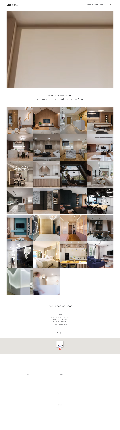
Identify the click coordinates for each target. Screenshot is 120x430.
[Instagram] (59, 405)
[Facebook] (61, 405)
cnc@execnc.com (62, 324)
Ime (28, 374)
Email (61, 374)
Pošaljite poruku (31, 380)
